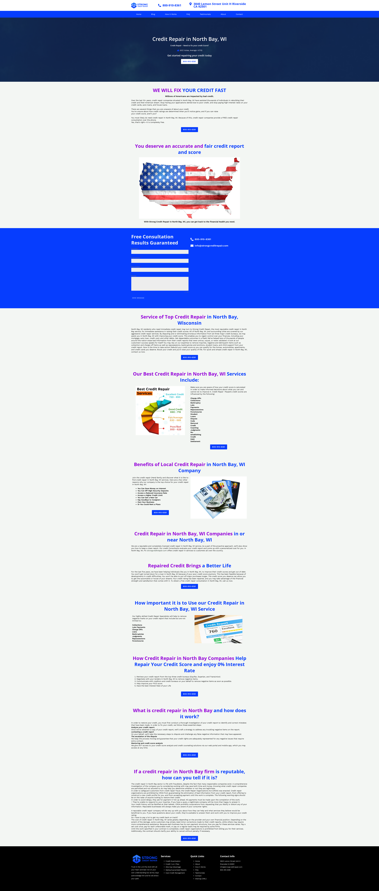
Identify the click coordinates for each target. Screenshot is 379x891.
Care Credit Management (175, 873)
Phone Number (136, 266)
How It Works (171, 14)
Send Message (138, 298)
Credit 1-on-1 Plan (172, 864)
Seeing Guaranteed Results (176, 870)
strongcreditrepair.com (157, 550)
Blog (153, 14)
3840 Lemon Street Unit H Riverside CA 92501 (220, 5)
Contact (239, 14)
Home (138, 14)
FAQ (188, 14)
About (223, 14)
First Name (135, 249)
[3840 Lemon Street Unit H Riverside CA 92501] (190, 3)
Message (133, 275)
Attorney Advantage (173, 867)
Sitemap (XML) (201, 879)
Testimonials (205, 14)
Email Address (136, 258)
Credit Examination (173, 861)
